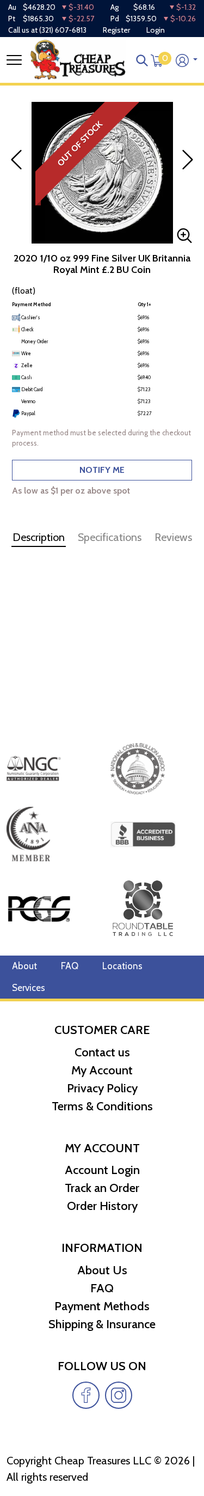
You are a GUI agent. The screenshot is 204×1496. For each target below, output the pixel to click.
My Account (102, 1070)
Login (155, 30)
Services (28, 987)
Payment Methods (102, 1306)
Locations (122, 965)
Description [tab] (39, 537)
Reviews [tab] (173, 537)
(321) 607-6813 (62, 30)
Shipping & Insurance (102, 1324)
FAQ (69, 965)
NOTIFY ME (102, 470)
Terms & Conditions (102, 1106)
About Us (102, 1270)
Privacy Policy (102, 1088)
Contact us (102, 1052)
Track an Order (102, 1188)
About (24, 965)
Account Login (102, 1170)
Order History (102, 1206)
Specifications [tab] (109, 537)
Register (116, 30)
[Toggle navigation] (14, 60)
